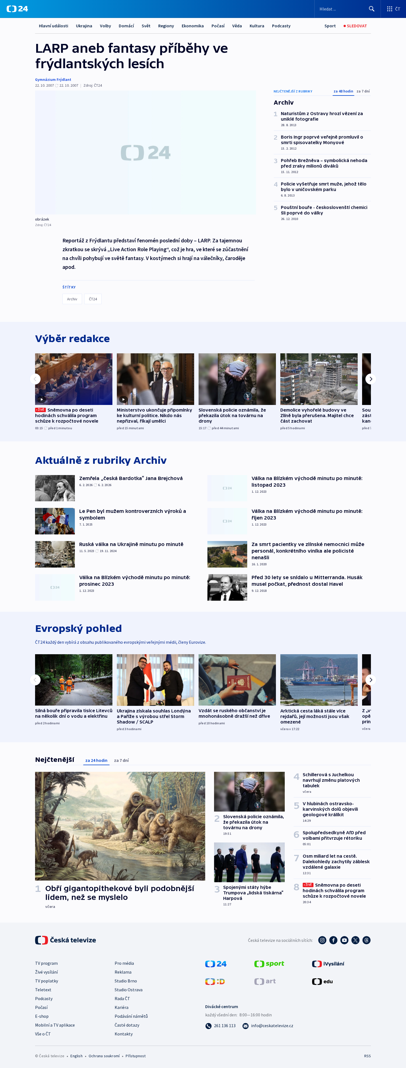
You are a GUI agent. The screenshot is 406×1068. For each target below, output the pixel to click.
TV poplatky (46, 981)
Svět (146, 25)
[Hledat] (372, 9)
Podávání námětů (131, 1016)
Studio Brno (126, 981)
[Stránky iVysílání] (328, 963)
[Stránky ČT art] (265, 981)
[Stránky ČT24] (215, 963)
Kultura (257, 25)
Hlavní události (53, 25)
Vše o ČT (43, 1034)
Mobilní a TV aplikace (55, 1025)
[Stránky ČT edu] (322, 981)
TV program (46, 963)
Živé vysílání (46, 972)
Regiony (166, 25)
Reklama (123, 972)
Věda (237, 25)
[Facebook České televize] (333, 940)
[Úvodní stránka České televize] (66, 940)
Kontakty (124, 1034)
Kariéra (121, 1007)
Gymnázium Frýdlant (53, 79)
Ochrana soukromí (104, 1055)
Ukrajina (84, 25)
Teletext (43, 989)
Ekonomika (193, 25)
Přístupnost (136, 1055)
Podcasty (281, 25)
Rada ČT (122, 998)
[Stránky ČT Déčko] (215, 981)
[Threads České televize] (366, 940)
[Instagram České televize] (322, 940)
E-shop (42, 1016)
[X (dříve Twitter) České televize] (355, 940)
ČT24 (93, 298)
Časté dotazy (127, 1025)
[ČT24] (17, 9)
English (76, 1055)
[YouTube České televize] (344, 940)
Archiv (72, 298)
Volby (105, 25)
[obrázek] (145, 152)
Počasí (218, 25)
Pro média (124, 963)
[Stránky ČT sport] (269, 963)
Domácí (126, 25)
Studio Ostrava (129, 989)
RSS (367, 1055)
